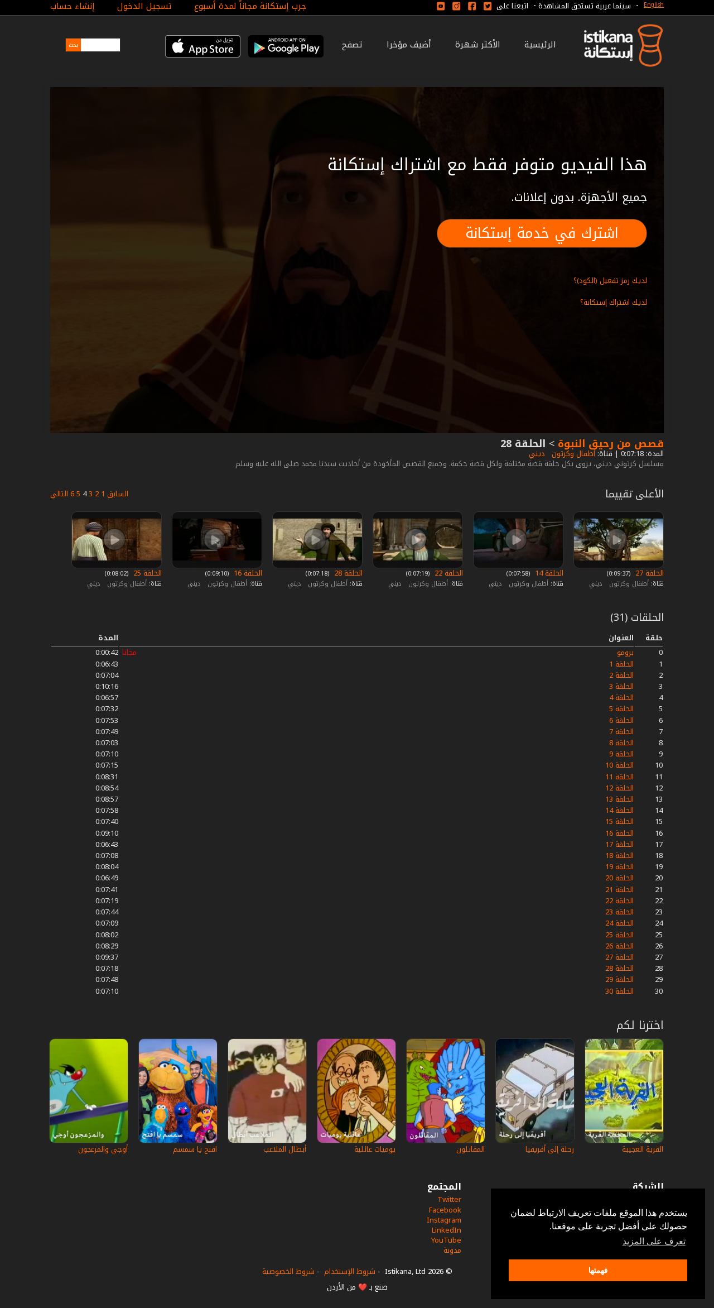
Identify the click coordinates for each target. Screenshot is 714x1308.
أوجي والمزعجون (103, 1149)
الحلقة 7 (621, 732)
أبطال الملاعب (284, 1149)
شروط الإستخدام (349, 1271)
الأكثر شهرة (477, 44)
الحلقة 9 (621, 754)
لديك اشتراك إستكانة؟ (613, 302)
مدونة (452, 1250)
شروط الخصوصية (288, 1271)
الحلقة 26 (619, 946)
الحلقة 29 (619, 979)
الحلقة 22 (447, 573)
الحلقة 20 (619, 878)
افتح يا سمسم (195, 1149)
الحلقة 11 (619, 777)
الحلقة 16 (246, 573)
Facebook (445, 1210)
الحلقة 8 (621, 743)
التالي (59, 494)
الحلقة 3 (621, 686)
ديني (536, 454)
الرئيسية (540, 44)
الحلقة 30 (619, 991)
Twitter (449, 1199)
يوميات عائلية (374, 1149)
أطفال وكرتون (572, 454)
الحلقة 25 (146, 573)
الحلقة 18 (619, 856)
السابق (117, 494)
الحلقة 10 (619, 765)
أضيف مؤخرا (409, 44)
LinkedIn (446, 1230)
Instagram (444, 1220)
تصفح (352, 44)
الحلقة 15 (619, 821)
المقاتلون (470, 1149)
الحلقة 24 (619, 923)
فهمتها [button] (598, 1270)
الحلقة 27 (648, 573)
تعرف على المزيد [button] (654, 1241)
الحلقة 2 (621, 675)
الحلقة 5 (621, 709)
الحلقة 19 (619, 867)
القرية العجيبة (642, 1149)
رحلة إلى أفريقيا (549, 1149)
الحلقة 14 (548, 573)
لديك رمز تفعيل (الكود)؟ (610, 281)
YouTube (446, 1240)
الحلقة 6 (621, 720)
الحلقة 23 (619, 912)
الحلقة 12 (619, 788)
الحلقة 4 (621, 698)
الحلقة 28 (347, 573)
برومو (625, 652)
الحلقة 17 (619, 844)
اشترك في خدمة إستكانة (542, 233)
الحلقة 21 (619, 890)
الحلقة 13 (619, 799)
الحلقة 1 (621, 664)
